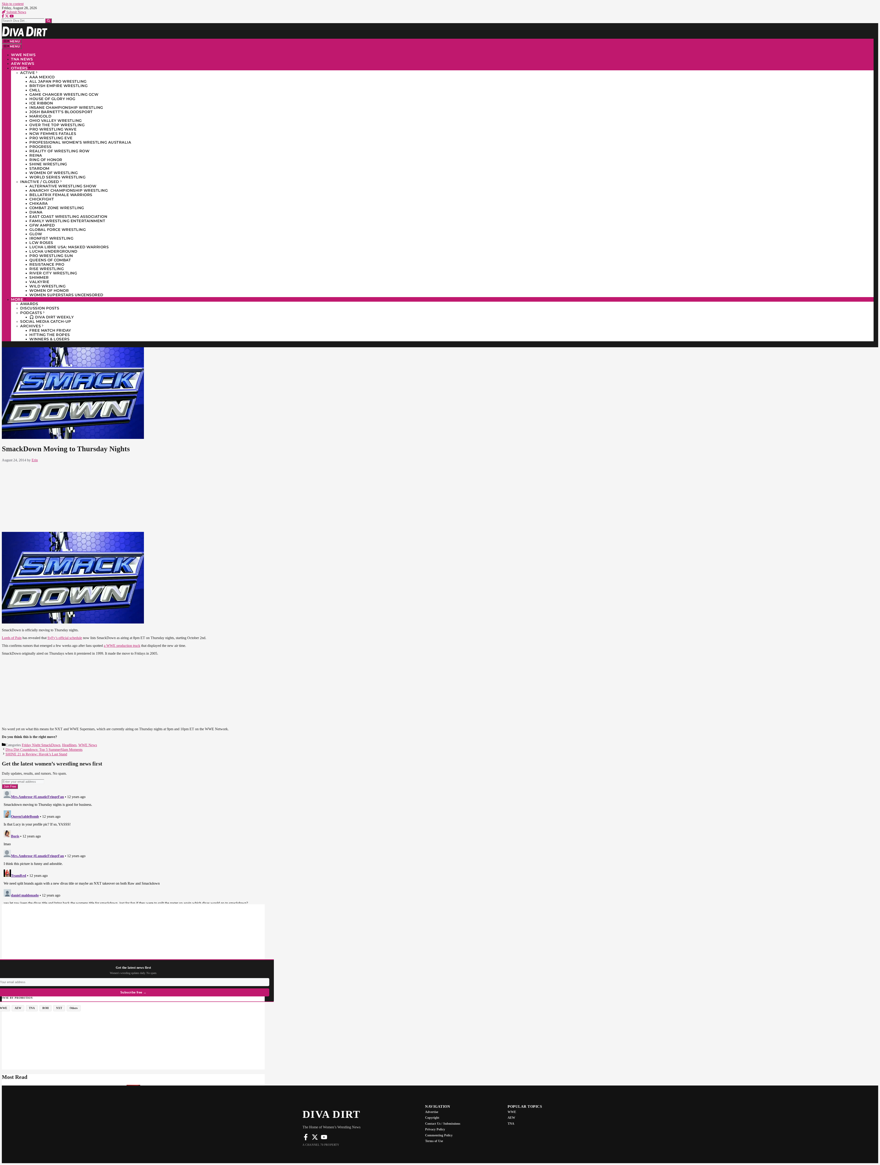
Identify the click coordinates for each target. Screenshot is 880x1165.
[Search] (48, 20)
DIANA (36, 212)
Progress (40, 147)
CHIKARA (38, 203)
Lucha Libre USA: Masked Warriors (69, 247)
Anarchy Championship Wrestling (68, 190)
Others (19, 68)
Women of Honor (49, 290)
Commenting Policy (439, 1135)
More (17, 299)
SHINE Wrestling (48, 164)
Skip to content (13, 4)
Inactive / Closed (39, 182)
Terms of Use (434, 1141)
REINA (35, 155)
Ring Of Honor (45, 160)
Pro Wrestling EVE (51, 138)
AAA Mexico (42, 77)
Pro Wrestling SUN (51, 256)
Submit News (16, 12)
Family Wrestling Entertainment (67, 221)
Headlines (69, 745)
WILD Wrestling (47, 286)
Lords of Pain (12, 638)
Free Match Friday (50, 330)
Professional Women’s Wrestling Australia (80, 142)
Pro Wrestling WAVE (53, 129)
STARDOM (39, 168)
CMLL (34, 90)
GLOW (35, 234)
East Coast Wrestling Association (68, 216)
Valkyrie (39, 282)
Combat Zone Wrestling (56, 208)
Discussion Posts (39, 308)
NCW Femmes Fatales (52, 133)
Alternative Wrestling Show (62, 186)
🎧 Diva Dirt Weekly (51, 317)
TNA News (22, 59)
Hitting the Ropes (49, 335)
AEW (511, 1117)
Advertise (431, 1112)
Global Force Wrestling (57, 229)
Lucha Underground (53, 251)
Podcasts (31, 313)
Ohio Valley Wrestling (55, 120)
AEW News (22, 63)
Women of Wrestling (53, 173)
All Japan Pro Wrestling (58, 81)
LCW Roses (41, 243)
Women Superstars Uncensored (66, 295)
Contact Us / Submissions (442, 1123)
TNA (511, 1123)
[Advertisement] (308, 496)
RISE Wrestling (46, 269)
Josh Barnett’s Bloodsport (61, 112)
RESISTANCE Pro (46, 264)
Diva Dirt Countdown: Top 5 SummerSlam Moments (44, 750)
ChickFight (41, 199)
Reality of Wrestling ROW (59, 151)
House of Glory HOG (52, 99)
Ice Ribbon (41, 103)
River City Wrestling (53, 273)
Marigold (40, 116)
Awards (29, 304)
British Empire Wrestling (58, 86)
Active (27, 73)
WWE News (23, 55)
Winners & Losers (49, 339)
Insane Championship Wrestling (66, 107)
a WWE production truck (122, 646)
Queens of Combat (50, 260)
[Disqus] (308, 846)
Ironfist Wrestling (51, 238)
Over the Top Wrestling (57, 125)
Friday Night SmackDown (41, 745)
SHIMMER (39, 277)
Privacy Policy (435, 1129)
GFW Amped (42, 225)
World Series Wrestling (57, 177)
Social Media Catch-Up (45, 321)
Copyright (432, 1117)
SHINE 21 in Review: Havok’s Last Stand (36, 754)
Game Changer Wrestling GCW (63, 94)
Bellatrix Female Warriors (60, 195)
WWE (512, 1112)
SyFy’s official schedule (64, 638)
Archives (30, 326)
